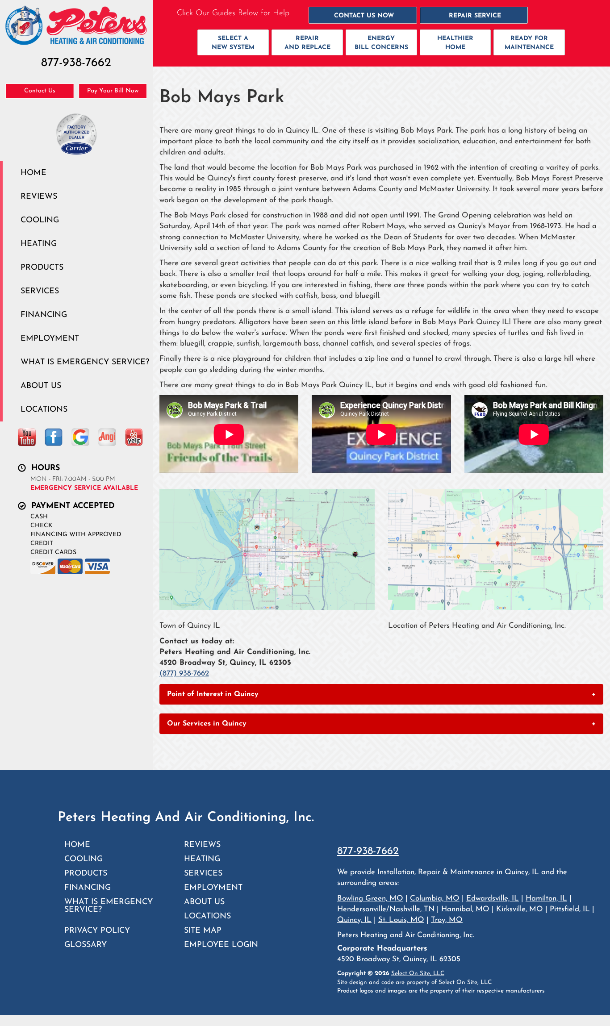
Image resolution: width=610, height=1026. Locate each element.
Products (42, 267)
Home (33, 173)
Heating (39, 244)
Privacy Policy (97, 930)
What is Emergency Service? (85, 362)
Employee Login (221, 945)
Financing (44, 315)
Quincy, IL (354, 920)
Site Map (202, 930)
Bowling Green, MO (370, 898)
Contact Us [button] (39, 91)
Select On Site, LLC (417, 973)
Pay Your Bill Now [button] (112, 91)
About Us (41, 386)
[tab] (381, 694)
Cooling (40, 220)
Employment (50, 338)
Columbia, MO (435, 898)
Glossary (85, 945)
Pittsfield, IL (570, 909)
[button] (363, 15)
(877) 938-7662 (184, 673)
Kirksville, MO (519, 909)
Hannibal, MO (465, 909)
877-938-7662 (368, 851)
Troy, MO (447, 920)
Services (40, 291)
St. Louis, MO (401, 920)
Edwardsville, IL (492, 898)
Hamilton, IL (546, 898)
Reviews (39, 196)
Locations (44, 409)
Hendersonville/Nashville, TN (386, 909)
